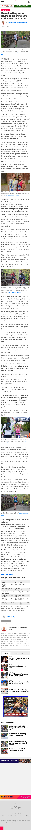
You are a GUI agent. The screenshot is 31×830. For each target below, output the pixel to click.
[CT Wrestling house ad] (15, 717)
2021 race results (7, 574)
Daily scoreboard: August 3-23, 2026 (18, 667)
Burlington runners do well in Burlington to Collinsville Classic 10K (18, 727)
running (4, 623)
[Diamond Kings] (15, 7)
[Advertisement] (15, 779)
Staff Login (27, 816)
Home (8, 814)
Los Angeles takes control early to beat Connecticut (19, 659)
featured (14, 621)
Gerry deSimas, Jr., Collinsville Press (18, 23)
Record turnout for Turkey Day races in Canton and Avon (17, 734)
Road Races (22, 621)
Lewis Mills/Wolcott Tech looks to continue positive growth (19, 675)
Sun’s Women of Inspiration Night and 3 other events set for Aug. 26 (19, 690)
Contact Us (21, 814)
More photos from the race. (12, 195)
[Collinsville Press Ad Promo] (15, 798)
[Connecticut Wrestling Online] (15, 763)
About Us (14, 814)
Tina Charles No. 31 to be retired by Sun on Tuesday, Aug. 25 (19, 682)
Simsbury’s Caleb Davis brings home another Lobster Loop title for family (18, 743)
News (21, 816)
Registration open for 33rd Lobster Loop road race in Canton (19, 749)
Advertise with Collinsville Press (10, 816)
